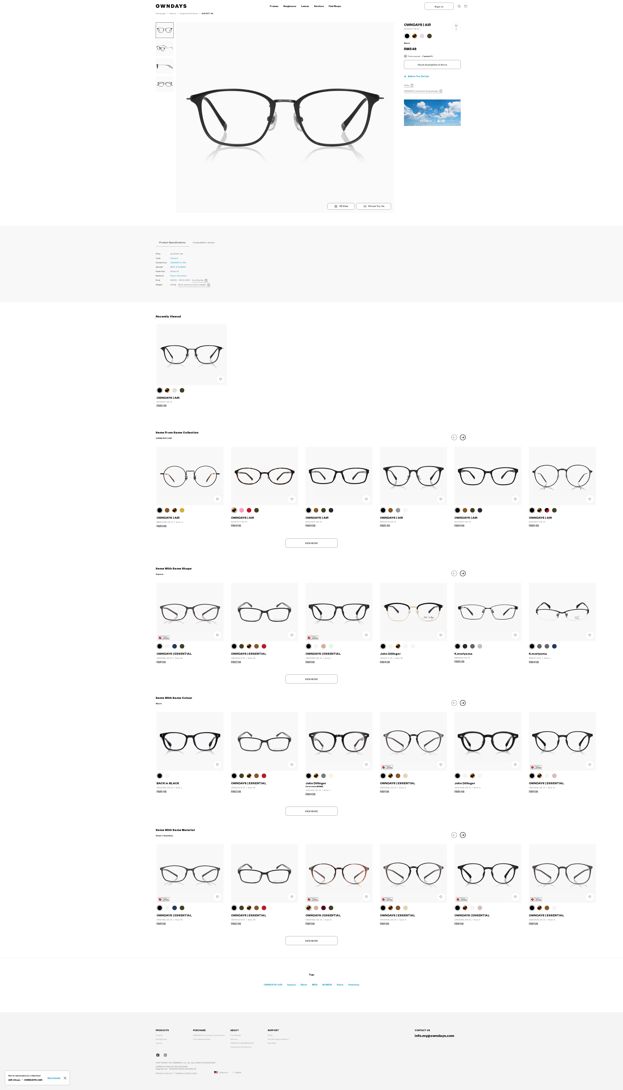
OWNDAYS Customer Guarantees (421, 91)
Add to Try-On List (418, 76)
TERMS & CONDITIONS (186, 1073)
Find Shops (335, 6)
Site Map (272, 1043)
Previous (454, 437)
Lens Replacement (202, 1039)
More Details (54, 1078)
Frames (159, 1035)
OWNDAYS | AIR (178, 262)
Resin (173, 275)
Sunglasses (161, 1039)
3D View (343, 206)
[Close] (65, 1077)
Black (304, 984)
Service (234, 1039)
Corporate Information (241, 1047)
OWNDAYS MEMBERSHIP (242, 1043)
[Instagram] (165, 1055)
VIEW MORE (311, 543)
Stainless (181, 275)
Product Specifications (172, 242)
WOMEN (182, 267)
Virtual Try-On (376, 206)
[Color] (159, 390)
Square (174, 258)
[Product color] (407, 36)
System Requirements (278, 1039)
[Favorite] (465, 6)
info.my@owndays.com (434, 1035)
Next (462, 437)
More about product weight (192, 284)
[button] (230, 117)
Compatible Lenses (204, 242)
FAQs (406, 85)
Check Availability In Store (432, 64)
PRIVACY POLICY (164, 1073)
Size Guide (197, 280)
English (238, 1072)
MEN (172, 267)
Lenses (159, 1043)
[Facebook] (158, 1055)
